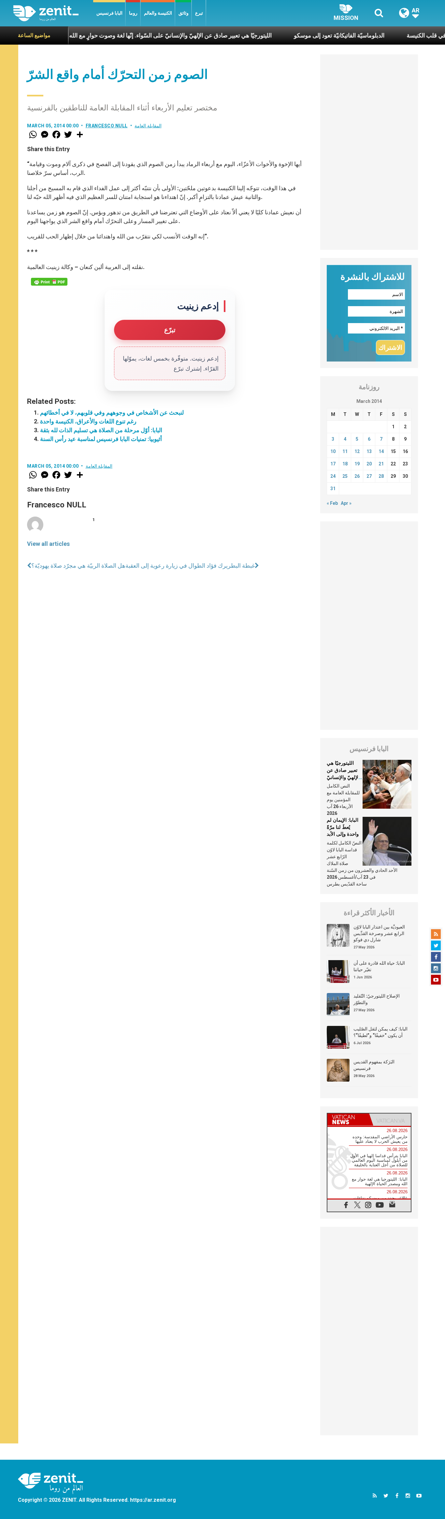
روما (133, 13)
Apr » (346, 503)
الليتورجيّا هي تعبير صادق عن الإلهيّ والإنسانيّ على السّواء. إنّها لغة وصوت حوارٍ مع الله (141, 35)
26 (357, 476)
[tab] (348, 1120)
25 (345, 476)
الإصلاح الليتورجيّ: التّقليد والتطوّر (376, 999)
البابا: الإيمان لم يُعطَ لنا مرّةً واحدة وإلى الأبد (343, 827)
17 (333, 463)
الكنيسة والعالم (158, 13)
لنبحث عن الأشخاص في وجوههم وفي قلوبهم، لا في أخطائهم (112, 412)
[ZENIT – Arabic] (53, 13)
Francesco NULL (107, 125)
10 (333, 451)
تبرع (199, 13)
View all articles (48, 543)
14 (381, 451)
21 (381, 463)
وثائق (184, 13)
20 (369, 463)
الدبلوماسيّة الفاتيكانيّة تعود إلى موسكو (310, 35)
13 (369, 451)
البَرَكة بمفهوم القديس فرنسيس (374, 1065)
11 (345, 451)
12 (357, 451)
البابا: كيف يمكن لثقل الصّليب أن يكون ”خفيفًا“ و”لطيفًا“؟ (380, 1032)
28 (381, 476)
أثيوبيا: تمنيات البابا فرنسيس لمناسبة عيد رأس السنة (101, 438)
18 (345, 463)
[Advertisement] (369, 152)
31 (333, 488)
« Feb (332, 503)
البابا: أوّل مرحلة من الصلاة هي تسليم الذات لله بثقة (101, 430)
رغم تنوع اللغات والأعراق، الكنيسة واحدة (88, 421)
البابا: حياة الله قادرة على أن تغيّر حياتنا (379, 966)
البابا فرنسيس (109, 13)
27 (369, 476)
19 (357, 463)
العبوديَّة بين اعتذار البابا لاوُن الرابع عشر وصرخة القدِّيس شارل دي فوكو (379, 933)
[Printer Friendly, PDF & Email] (49, 282)
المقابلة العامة (148, 125)
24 (333, 476)
